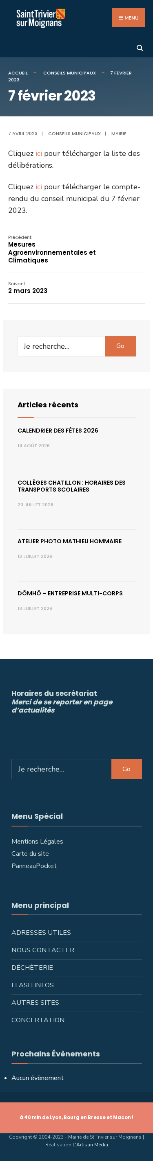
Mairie (118, 133)
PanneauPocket (34, 865)
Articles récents (48, 405)
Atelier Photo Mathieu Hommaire (70, 541)
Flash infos (32, 985)
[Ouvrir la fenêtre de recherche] (140, 47)
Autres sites (35, 1002)
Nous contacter (42, 950)
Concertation (38, 1020)
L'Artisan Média (90, 1144)
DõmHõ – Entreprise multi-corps (70, 593)
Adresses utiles (41, 932)
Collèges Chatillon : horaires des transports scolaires (72, 486)
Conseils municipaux (69, 73)
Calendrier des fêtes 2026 (58, 430)
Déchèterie (32, 967)
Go (120, 346)
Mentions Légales (37, 841)
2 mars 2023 (27, 287)
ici (38, 153)
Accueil (18, 73)
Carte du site (30, 853)
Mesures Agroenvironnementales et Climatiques (52, 249)
